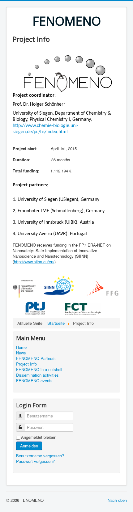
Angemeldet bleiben (38, 437)
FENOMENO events (34, 380)
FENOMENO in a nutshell (39, 369)
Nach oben (117, 500)
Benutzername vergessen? (40, 456)
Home (21, 347)
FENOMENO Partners (36, 358)
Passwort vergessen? (35, 461)
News (21, 353)
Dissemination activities (37, 375)
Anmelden (29, 446)
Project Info (26, 364)
